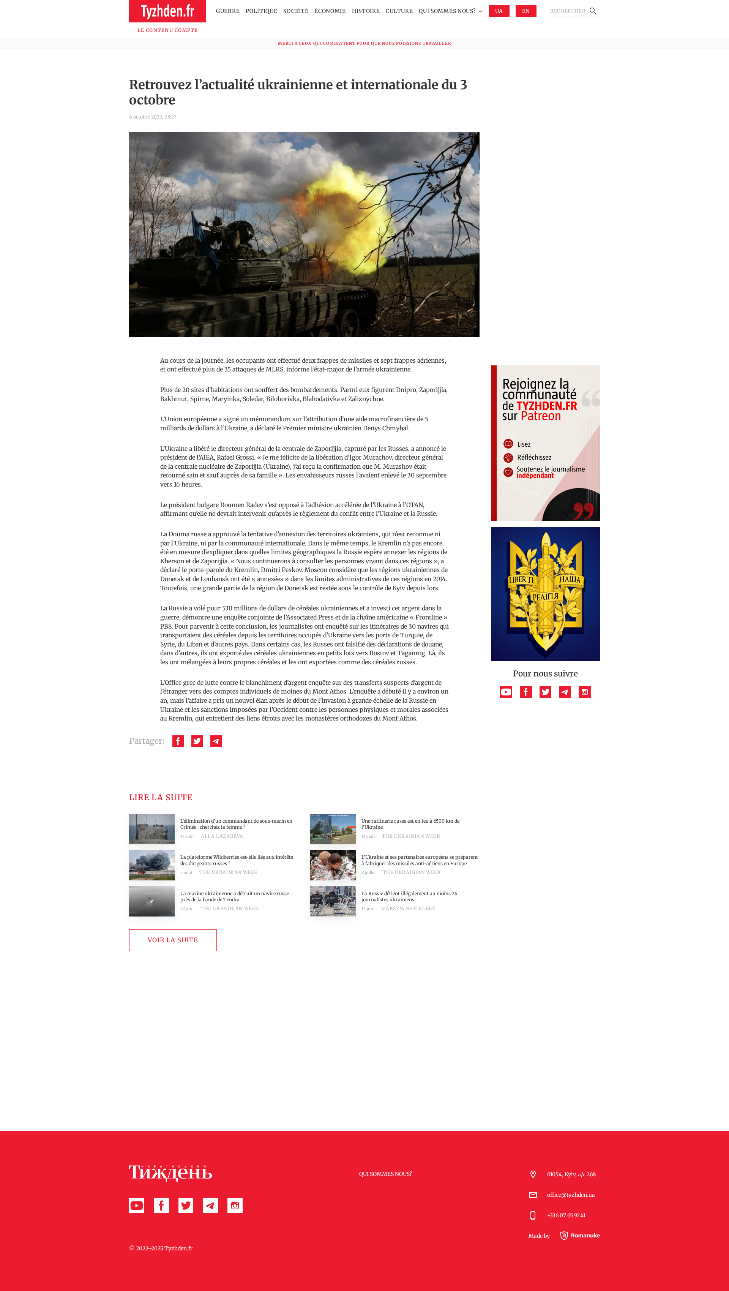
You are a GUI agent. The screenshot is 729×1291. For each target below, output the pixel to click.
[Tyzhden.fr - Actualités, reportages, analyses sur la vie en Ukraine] (167, 11)
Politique (261, 11)
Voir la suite (173, 940)
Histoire (366, 11)
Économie (330, 11)
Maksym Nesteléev (408, 908)
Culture (399, 11)
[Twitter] (197, 741)
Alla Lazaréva (222, 836)
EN (526, 11)
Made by (540, 1236)
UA (499, 11)
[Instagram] (585, 692)
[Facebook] (178, 741)
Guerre (228, 11)
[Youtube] (506, 692)
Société (295, 11)
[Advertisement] (545, 246)
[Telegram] (216, 741)
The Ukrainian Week (411, 836)
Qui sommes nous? (447, 11)
